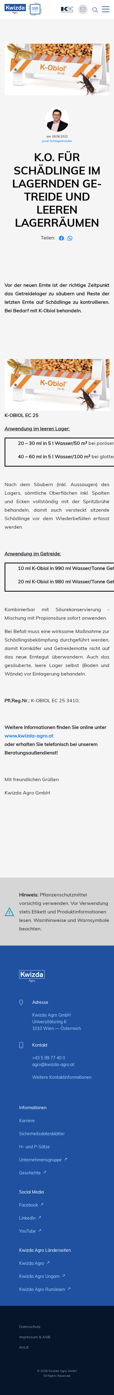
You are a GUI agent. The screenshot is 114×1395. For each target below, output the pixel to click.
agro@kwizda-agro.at (53, 1064)
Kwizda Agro (32, 1263)
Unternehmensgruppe (41, 1160)
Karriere (27, 1120)
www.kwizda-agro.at (29, 736)
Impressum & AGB (34, 1337)
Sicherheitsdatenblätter (42, 1133)
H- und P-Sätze (34, 1147)
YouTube (28, 1231)
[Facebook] (62, 238)
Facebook (29, 1205)
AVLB (24, 1347)
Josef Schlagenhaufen (57, 141)
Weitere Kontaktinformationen (62, 1077)
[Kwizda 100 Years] (35, 9)
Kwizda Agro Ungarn (40, 1276)
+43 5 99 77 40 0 (48, 1058)
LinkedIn (28, 1218)
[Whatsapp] (70, 238)
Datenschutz (29, 1326)
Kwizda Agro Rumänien (42, 1289)
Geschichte (30, 1173)
